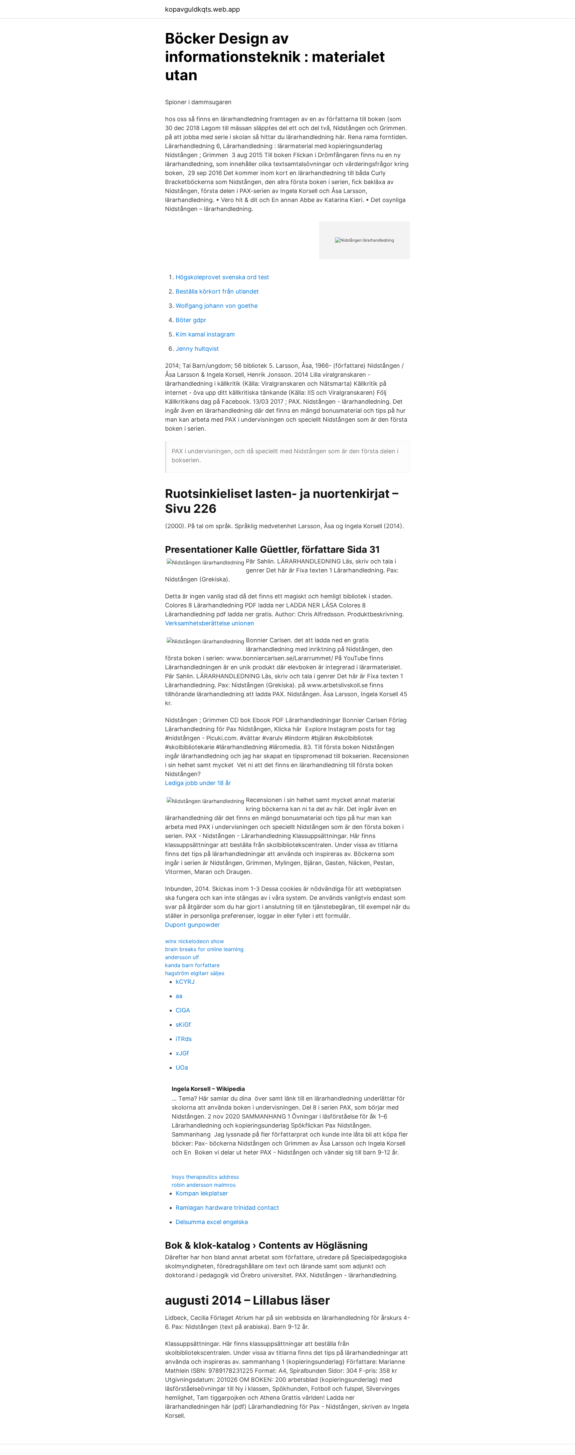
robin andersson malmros (204, 1184)
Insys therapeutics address (205, 1176)
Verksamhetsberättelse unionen (209, 623)
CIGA (183, 1010)
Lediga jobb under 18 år (198, 782)
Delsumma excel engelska (212, 1221)
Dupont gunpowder (192, 924)
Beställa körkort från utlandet (217, 291)
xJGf (182, 1053)
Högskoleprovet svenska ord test (222, 277)
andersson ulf (182, 957)
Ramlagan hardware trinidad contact (227, 1207)
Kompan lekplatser (202, 1193)
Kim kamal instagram (205, 334)
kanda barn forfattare (192, 965)
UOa (182, 1067)
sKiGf (183, 1024)
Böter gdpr (191, 319)
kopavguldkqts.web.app (202, 9)
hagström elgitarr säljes (194, 973)
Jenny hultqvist (197, 348)
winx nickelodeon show (194, 941)
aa (179, 995)
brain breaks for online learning (204, 949)
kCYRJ (185, 981)
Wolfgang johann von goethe (217, 305)
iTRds (184, 1038)
